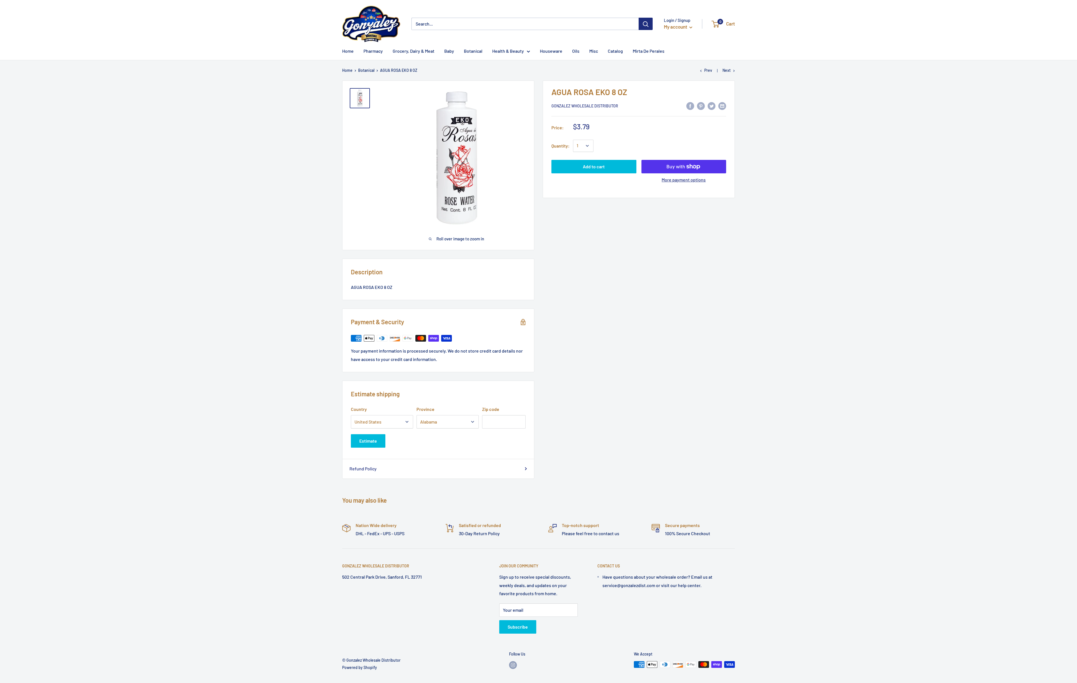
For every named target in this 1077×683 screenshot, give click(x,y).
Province (425, 409)
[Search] (646, 24)
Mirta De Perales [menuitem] (648, 51)
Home (347, 70)
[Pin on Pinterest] (701, 105)
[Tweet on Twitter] (711, 105)
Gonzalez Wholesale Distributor (584, 106)
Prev (708, 70)
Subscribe (518, 626)
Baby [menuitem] (449, 51)
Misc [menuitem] (593, 51)
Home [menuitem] (348, 51)
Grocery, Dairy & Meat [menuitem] (413, 51)
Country (359, 409)
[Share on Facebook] (690, 105)
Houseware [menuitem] (551, 51)
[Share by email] (722, 105)
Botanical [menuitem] (473, 51)
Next (726, 70)
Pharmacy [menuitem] (373, 51)
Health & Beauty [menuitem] (508, 51)
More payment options (684, 179)
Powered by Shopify (359, 667)
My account (676, 26)
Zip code (490, 409)
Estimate (368, 440)
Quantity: (560, 145)
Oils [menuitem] (575, 51)
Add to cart (594, 166)
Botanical (366, 70)
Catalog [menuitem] (615, 51)
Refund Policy (363, 468)
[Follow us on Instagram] (513, 665)
